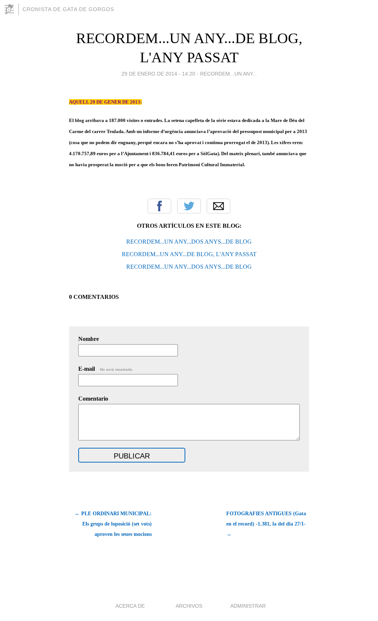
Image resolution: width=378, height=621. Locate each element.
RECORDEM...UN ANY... (228, 74)
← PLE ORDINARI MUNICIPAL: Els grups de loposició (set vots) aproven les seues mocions (113, 524)
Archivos (189, 606)
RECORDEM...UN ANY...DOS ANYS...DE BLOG (189, 241)
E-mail (105, 369)
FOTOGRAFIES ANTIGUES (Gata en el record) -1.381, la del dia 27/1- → (266, 524)
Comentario (93, 398)
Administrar (248, 606)
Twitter (189, 206)
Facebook (159, 206)
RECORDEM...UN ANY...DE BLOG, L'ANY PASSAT (189, 254)
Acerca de (130, 606)
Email (218, 206)
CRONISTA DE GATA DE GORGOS (68, 9)
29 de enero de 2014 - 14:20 (158, 74)
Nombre (88, 339)
